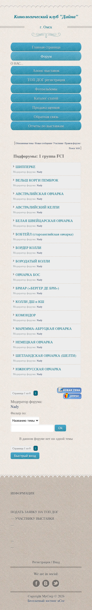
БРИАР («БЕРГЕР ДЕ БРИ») (37, 288)
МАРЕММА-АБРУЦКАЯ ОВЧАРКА (44, 328)
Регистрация (41, 562)
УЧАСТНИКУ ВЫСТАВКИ (34, 518)
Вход (56, 562)
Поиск (72, 148)
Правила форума (72, 143)
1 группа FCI (51, 156)
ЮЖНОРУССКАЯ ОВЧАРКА (38, 369)
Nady (39, 171)
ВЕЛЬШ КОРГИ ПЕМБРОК (37, 180)
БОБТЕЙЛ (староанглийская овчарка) (44, 234)
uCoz (61, 600)
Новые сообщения (43, 143)
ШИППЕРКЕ (25, 166)
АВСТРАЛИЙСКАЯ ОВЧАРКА (40, 193)
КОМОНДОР (26, 315)
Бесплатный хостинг (42, 600)
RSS (78, 148)
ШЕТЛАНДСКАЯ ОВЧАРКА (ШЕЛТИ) (46, 355)
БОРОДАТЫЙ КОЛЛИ (33, 261)
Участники (58, 143)
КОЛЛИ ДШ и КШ (30, 301)
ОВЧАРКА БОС (28, 274)
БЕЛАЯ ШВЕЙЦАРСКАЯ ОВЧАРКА (44, 220)
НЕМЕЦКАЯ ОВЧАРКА (34, 342)
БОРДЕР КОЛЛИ (28, 247)
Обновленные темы (24, 143)
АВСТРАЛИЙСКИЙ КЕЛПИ (37, 207)
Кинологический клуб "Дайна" (46, 16)
